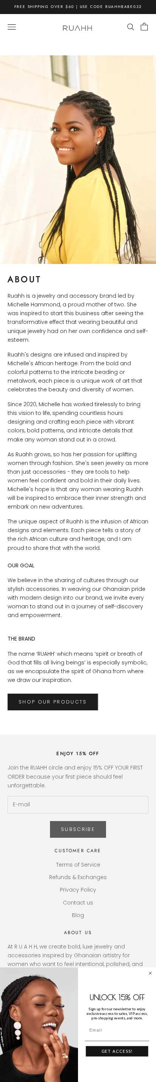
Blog (78, 915)
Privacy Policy (78, 890)
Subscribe (78, 829)
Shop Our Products (53, 701)
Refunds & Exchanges (78, 877)
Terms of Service (78, 864)
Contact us (78, 902)
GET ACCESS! (117, 1051)
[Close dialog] (150, 973)
